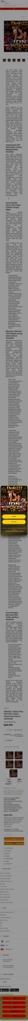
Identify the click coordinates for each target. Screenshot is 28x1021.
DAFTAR (14, 521)
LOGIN (14, 516)
